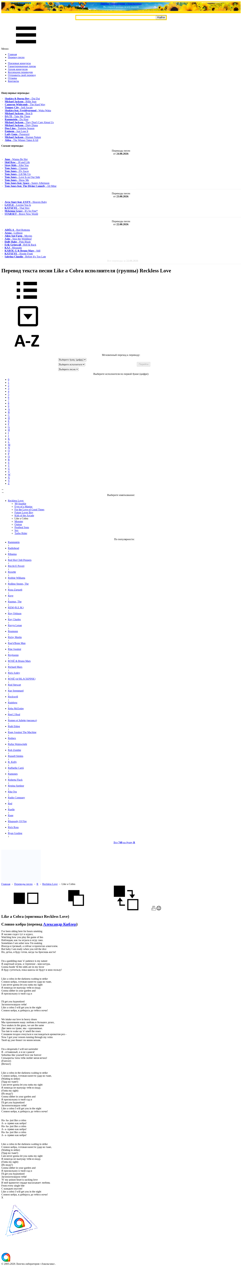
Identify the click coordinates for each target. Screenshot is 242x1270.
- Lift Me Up (18, 174)
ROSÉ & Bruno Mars (19, 661)
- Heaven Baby (26, 202)
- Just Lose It (16, 131)
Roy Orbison (14, 613)
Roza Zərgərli (15, 589)
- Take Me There (17, 116)
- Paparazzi (17, 134)
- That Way (17, 208)
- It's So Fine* (21, 211)
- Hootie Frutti (19, 253)
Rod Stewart (14, 684)
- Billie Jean (20, 101)
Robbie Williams (16, 577)
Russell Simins (15, 756)
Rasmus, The (15, 601)
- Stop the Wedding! (18, 238)
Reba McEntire (16, 708)
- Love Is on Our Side (22, 177)
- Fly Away (17, 171)
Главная (12, 54)
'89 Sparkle (20, 503)
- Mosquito (13, 247)
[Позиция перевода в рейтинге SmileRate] (159, 909)
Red (10, 803)
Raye (10, 595)
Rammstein (14, 542)
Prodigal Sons (21, 527)
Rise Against (14, 649)
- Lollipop (14, 232)
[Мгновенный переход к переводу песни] (27, 326)
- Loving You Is (18, 205)
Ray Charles (14, 619)
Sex (16, 530)
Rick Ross (13, 827)
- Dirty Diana (21, 125)
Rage (10, 815)
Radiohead (13, 548)
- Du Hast (16, 119)
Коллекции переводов (20, 72)
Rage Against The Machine (22, 732)
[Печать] (153, 909)
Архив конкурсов (18, 69)
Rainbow (12, 702)
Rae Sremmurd (16, 690)
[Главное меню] (26, 45)
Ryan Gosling (15, 833)
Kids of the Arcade (24, 515)
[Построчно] (76, 909)
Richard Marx (15, 667)
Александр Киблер (59, 924)
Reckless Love (50, 884)
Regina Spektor (16, 785)
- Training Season (19, 128)
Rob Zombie (14, 750)
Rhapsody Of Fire (17, 821)
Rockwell (13, 696)
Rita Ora (12, 791)
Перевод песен (16, 57)
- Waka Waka (28, 110)
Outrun (18, 524)
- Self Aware (19, 107)
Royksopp (13, 655)
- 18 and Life (17, 162)
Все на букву (124, 842)
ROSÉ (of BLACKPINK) (21, 678)
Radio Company (16, 797)
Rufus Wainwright (17, 744)
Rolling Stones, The (18, 583)
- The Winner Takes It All (21, 140)
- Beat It (18, 113)
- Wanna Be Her (16, 159)
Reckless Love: (16, 500)
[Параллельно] (26, 909)
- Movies (18, 235)
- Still (22, 250)
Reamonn (13, 631)
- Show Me (17, 180)
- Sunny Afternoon (27, 183)
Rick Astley (14, 672)
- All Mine (30, 186)
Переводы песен (23, 884)
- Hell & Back (20, 244)
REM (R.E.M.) (16, 607)
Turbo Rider (20, 533)
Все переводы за (122, 260)
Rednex (12, 738)
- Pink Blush (18, 241)
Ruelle (11, 809)
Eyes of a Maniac (23, 506)
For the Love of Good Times (29, 509)
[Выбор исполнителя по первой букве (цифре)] (27, 352)
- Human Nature (23, 137)
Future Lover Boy (23, 512)
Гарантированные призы (22, 66)
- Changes (16, 168)
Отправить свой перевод (22, 75)
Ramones (13, 773)
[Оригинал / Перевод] (126, 909)
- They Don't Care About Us (29, 122)
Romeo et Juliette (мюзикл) (22, 720)
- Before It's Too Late (25, 256)
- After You (17, 165)
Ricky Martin (15, 637)
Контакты (13, 81)
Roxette (12, 571)
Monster (18, 521)
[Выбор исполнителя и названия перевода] (27, 301)
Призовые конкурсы (19, 63)
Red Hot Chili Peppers (19, 560)
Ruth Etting (14, 726)
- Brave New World (21, 213)
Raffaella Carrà (16, 767)
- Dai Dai (22, 98)
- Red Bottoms (17, 229)
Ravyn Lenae (15, 625)
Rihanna (12, 554)
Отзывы (12, 78)
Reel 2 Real (14, 714)
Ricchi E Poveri (16, 566)
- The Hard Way (25, 104)
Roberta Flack (15, 779)
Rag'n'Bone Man (17, 643)
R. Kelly (12, 762)
